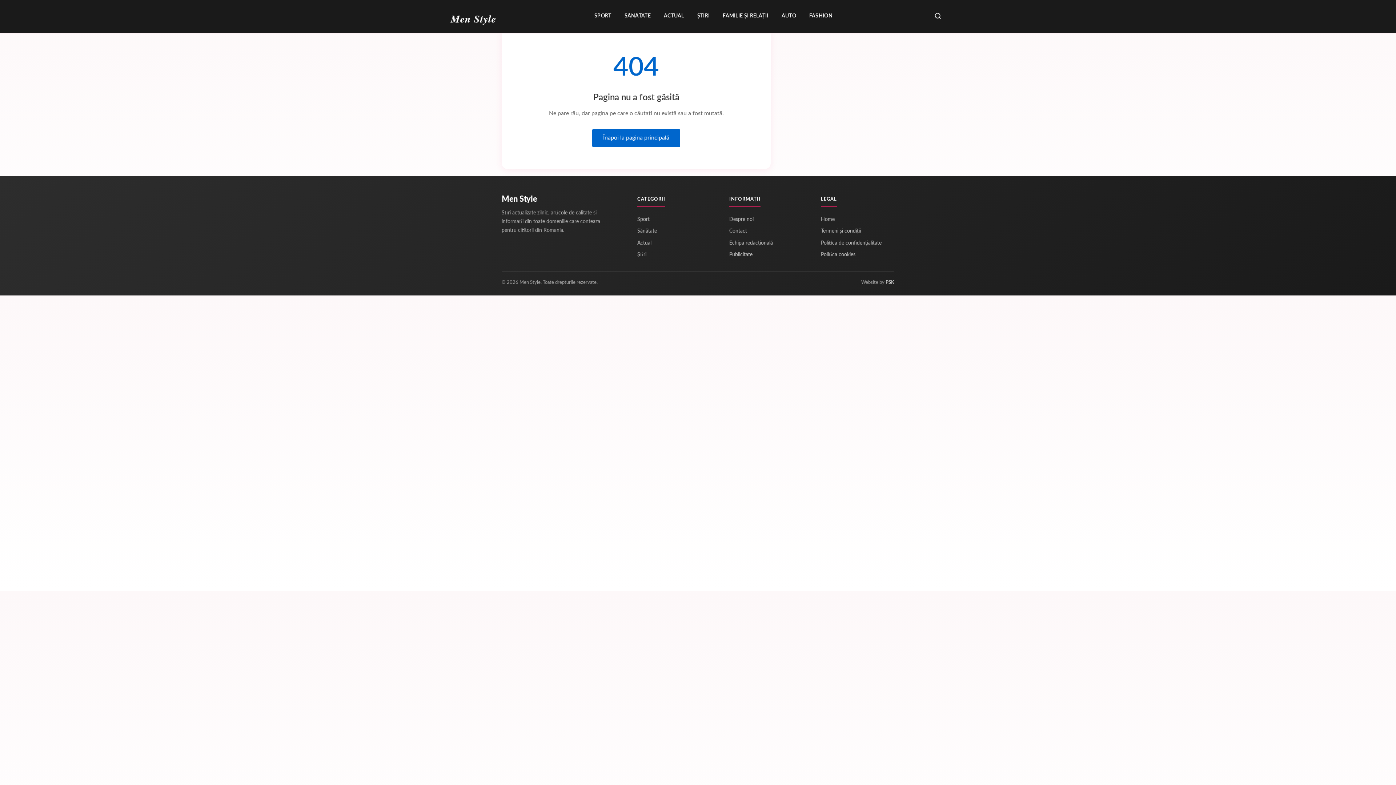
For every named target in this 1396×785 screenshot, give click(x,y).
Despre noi (741, 219)
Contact (738, 231)
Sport (602, 16)
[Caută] (938, 16)
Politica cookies (838, 254)
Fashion (821, 16)
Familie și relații (745, 16)
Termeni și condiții (841, 231)
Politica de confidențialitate (851, 243)
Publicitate (741, 254)
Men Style (519, 199)
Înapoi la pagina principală (636, 138)
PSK (890, 282)
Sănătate (638, 16)
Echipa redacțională (751, 243)
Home (828, 219)
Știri (703, 16)
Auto (789, 16)
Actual (674, 16)
